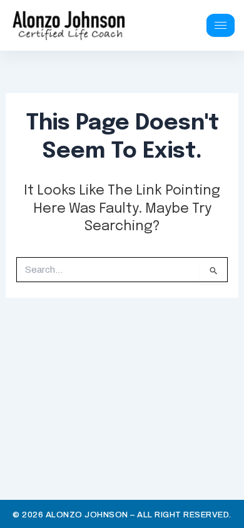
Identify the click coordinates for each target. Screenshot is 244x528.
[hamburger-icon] (220, 25)
